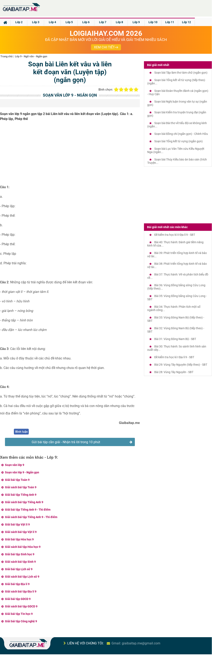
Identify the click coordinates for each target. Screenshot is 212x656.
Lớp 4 (52, 22)
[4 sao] (131, 89)
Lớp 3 (35, 22)
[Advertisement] (70, 154)
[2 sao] (121, 89)
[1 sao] (116, 89)
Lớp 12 (186, 22)
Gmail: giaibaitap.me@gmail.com (135, 643)
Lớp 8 (119, 22)
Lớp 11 (169, 22)
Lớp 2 (19, 22)
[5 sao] (136, 89)
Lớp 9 (136, 22)
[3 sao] (126, 89)
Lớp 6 (86, 22)
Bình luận (21, 431)
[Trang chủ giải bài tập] (21, 11)
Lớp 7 (102, 22)
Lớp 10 (153, 22)
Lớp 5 (69, 22)
